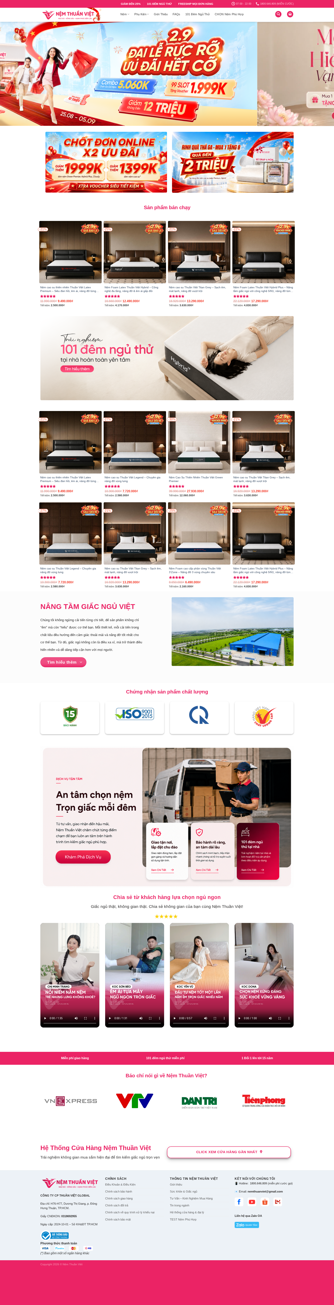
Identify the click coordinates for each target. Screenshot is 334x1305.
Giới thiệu (176, 1184)
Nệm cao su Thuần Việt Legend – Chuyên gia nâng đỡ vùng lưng (132, 479)
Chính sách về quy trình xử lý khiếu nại (129, 1212)
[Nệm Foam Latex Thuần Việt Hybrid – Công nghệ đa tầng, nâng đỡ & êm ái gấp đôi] (135, 252)
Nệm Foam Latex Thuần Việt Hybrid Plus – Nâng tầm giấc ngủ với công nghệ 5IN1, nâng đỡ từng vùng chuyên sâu (263, 289)
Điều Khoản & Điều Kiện (120, 1184)
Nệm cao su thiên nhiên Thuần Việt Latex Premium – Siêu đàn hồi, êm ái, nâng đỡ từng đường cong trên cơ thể (68, 289)
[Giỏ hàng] (290, 14)
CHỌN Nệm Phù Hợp (229, 14)
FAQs (176, 14)
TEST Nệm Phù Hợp (183, 1219)
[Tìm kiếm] (278, 14)
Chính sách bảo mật (118, 1219)
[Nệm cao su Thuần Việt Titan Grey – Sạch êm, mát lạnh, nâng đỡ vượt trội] (199, 252)
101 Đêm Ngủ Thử (197, 14)
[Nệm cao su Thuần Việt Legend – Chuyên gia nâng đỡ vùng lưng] (135, 442)
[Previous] (11, 73)
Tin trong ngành (179, 1205)
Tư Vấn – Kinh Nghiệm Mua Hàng (191, 1198)
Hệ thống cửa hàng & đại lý (187, 1212)
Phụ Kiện (140, 14)
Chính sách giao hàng (119, 1198)
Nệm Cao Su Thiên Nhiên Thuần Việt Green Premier (196, 479)
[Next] (322, 73)
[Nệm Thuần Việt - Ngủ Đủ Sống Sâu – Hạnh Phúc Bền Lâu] (77, 15)
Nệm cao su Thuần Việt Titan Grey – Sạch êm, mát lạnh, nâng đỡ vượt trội (197, 289)
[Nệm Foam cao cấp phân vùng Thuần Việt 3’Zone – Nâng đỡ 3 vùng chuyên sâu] (199, 533)
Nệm (123, 14)
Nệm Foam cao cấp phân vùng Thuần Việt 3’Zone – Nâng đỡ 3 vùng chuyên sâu (195, 570)
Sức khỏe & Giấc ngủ (183, 1191)
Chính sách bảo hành (118, 1191)
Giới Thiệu (161, 14)
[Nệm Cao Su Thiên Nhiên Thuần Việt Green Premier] (199, 442)
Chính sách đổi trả (116, 1205)
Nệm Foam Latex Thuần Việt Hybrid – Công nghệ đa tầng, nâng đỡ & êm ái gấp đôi (131, 289)
